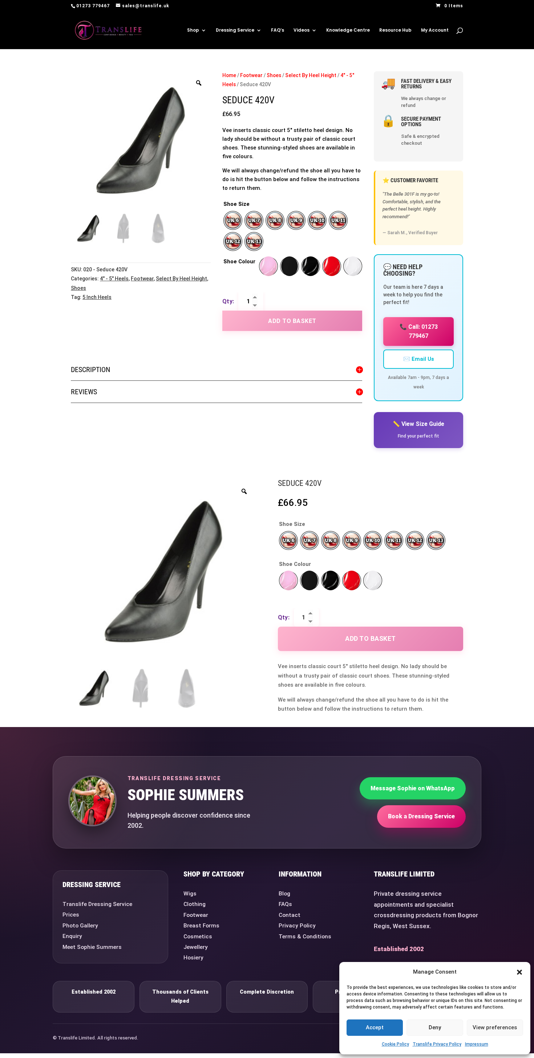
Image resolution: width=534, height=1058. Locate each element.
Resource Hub (395, 30)
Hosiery (193, 957)
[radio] (233, 220)
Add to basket (292, 321)
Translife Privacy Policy (437, 1044)
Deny (435, 1027)
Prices (70, 914)
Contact (289, 915)
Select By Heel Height (181, 279)
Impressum (476, 1044)
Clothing (194, 904)
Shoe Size (236, 204)
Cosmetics (197, 936)
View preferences (495, 1027)
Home (229, 75)
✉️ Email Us (418, 359)
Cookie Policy (395, 1044)
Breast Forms (201, 925)
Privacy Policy (297, 925)
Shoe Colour (239, 261)
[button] (519, 972)
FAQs (285, 904)
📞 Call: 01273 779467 (419, 331)
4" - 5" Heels (114, 279)
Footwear (142, 279)
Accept (375, 1027)
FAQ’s (277, 30)
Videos (302, 30)
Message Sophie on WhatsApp (413, 788)
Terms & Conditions (305, 936)
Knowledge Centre (348, 30)
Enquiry (72, 936)
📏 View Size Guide (418, 423)
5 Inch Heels (97, 297)
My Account (435, 30)
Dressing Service (235, 30)
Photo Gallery (80, 925)
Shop (193, 30)
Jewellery (195, 947)
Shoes (78, 288)
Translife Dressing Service (97, 904)
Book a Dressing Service (421, 816)
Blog (284, 893)
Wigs (190, 893)
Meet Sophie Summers (92, 947)
